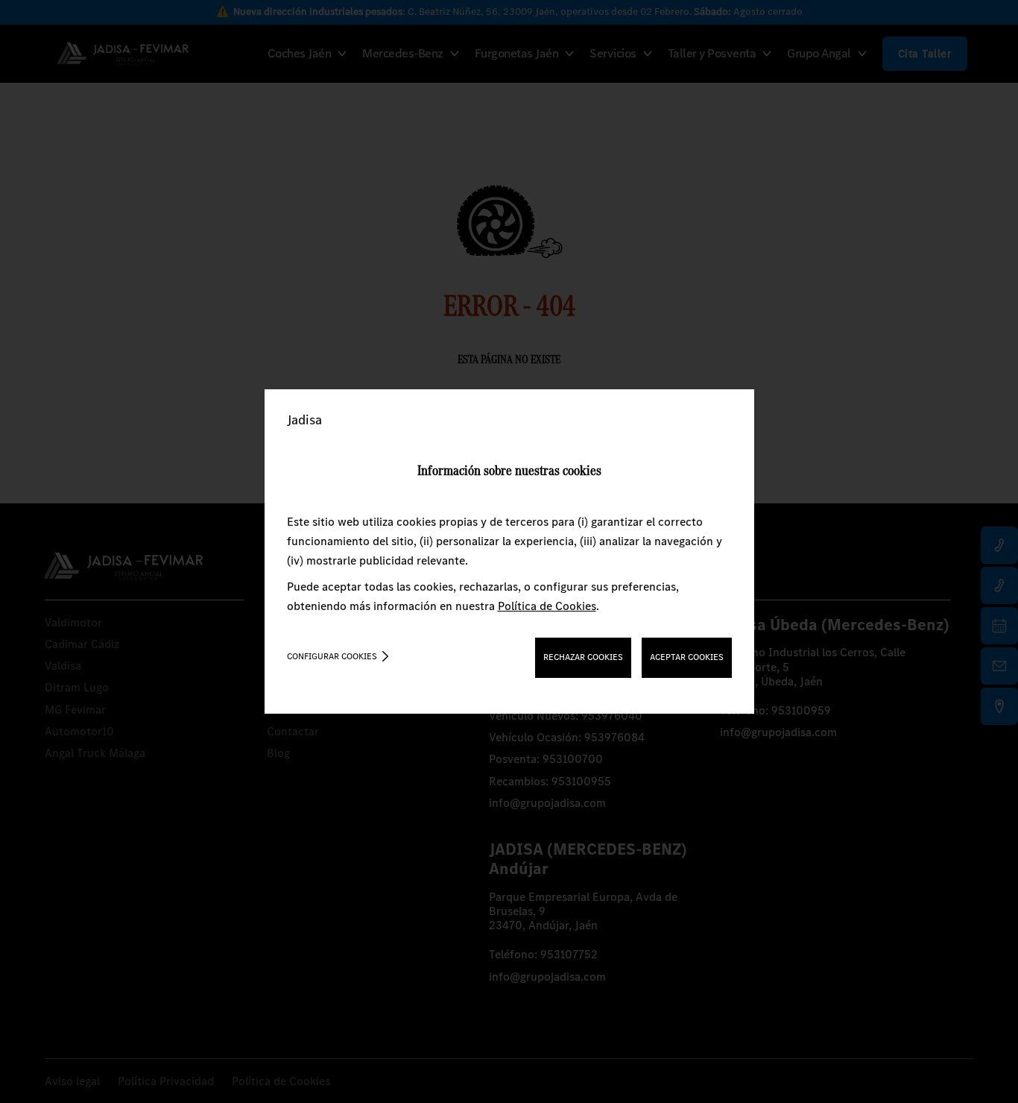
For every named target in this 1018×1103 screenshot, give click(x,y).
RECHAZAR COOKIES (583, 657)
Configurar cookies (332, 656)
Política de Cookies (547, 606)
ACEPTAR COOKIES (687, 657)
